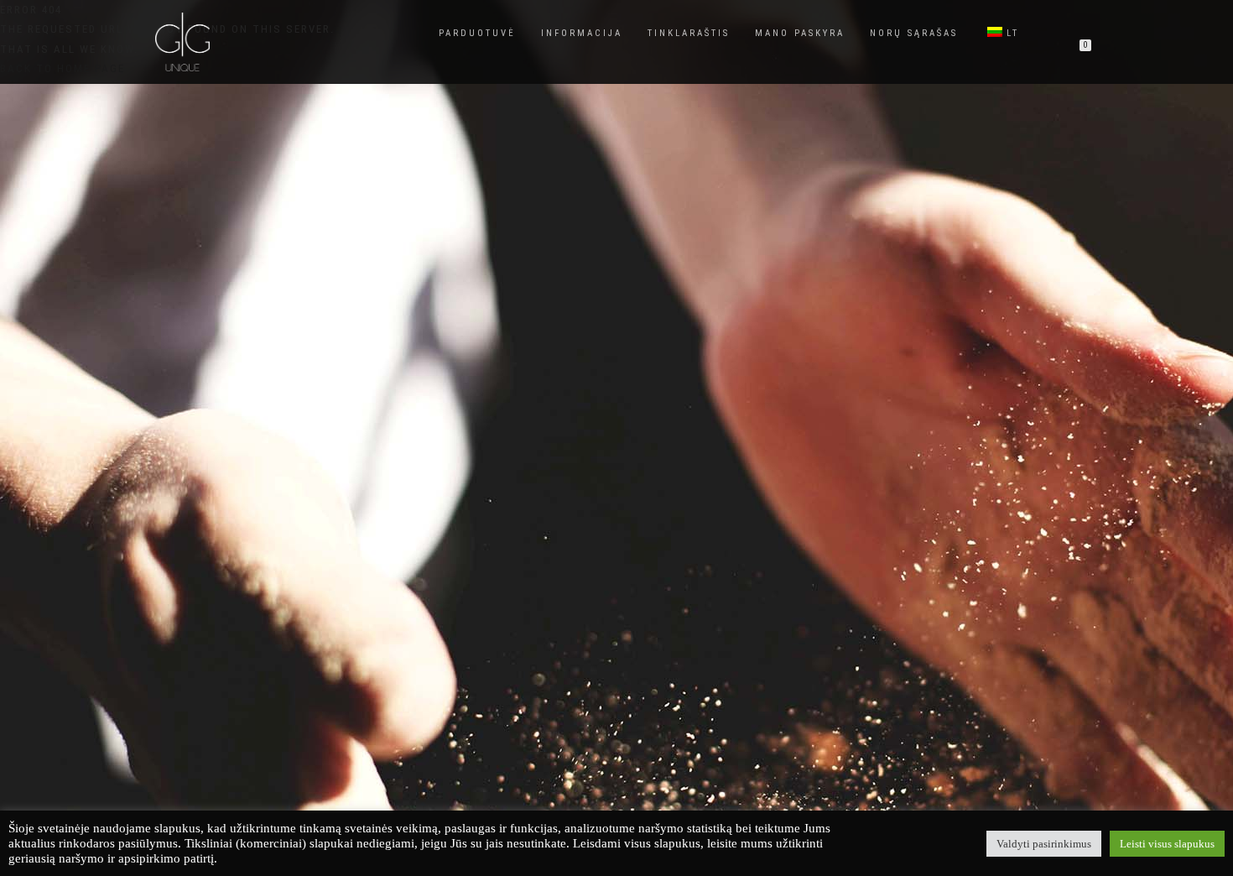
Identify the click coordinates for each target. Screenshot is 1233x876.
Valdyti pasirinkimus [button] (1043, 843)
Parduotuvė (477, 33)
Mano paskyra (800, 33)
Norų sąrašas (914, 33)
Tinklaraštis (689, 33)
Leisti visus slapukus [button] (1167, 843)
